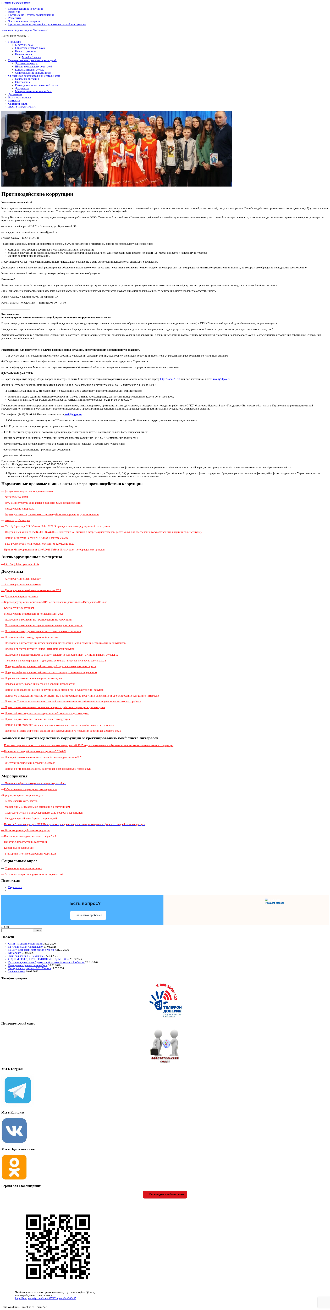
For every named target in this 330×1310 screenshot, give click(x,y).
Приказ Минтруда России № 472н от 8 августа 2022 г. (36, 537)
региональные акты (16, 496)
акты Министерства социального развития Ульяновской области (43, 502)
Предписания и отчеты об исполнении (31, 14)
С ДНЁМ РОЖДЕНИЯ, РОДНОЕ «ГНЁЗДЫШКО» (38, 959)
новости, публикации (17, 520)
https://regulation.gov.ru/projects (21, 564)
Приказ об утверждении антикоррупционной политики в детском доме (47, 713)
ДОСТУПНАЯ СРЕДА (22, 106)
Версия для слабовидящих (166, 1194)
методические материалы (20, 508)
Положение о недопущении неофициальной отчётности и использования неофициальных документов (65, 642)
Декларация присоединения (21, 596)
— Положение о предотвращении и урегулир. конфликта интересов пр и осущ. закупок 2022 (53, 660)
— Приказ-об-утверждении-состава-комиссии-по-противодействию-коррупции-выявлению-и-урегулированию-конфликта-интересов (80, 695)
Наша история (23, 54)
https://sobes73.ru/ (170, 379)
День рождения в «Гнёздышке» (26, 955)
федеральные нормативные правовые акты (29, 491)
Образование (22, 82)
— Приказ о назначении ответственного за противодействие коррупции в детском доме (53, 707)
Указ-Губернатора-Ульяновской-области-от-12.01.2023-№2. (39, 543)
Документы (22, 88)
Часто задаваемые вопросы (24, 21)
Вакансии (14, 11)
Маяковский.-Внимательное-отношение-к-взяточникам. (37, 806)
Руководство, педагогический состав (36, 85)
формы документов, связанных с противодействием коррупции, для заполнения (52, 514)
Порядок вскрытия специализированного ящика (33, 678)
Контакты (14, 100)
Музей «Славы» (31, 57)
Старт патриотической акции (25, 943)
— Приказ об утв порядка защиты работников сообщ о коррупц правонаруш (46, 768)
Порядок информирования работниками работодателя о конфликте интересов (50, 666)
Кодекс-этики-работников (19, 607)
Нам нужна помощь (19, 97)
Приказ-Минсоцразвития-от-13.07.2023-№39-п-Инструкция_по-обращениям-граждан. (54, 549)
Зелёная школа (16, 971)
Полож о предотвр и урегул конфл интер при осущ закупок (39, 648)
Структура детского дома (30, 47)
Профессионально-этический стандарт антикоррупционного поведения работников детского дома (63, 730)
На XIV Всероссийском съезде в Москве (32, 949)
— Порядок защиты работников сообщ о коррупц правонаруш (38, 683)
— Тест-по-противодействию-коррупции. (25, 830)
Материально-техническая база (33, 91)
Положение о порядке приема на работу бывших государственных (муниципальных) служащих (61, 654)
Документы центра (26, 63)
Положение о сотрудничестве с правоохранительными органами (43, 631)
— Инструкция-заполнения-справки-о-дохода (28, 762)
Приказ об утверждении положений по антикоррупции (37, 719)
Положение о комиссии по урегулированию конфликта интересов (43, 625)
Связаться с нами (18, 103)
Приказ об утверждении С (59, 724)
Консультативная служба (29, 69)
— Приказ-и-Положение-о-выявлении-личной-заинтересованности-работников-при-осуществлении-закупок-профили (71, 701)
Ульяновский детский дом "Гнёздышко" (24, 30)
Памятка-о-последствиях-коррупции (25, 841)
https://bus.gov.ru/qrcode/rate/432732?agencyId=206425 (45, 1298)
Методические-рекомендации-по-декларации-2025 (34, 613)
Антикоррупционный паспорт (23, 578)
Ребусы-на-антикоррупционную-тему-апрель (30, 789)
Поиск (5, 926)
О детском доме (24, 44)
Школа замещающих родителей (33, 66)
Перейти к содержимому (15, 2)
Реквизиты (14, 18)
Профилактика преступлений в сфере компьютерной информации (47, 24)
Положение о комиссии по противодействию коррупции (38, 619)
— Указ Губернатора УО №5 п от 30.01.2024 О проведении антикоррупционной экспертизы (55, 526)
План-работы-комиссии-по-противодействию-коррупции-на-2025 (43, 757)
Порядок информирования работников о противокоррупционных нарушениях (51, 672)
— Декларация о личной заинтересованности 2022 (31, 590)
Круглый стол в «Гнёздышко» (25, 946)
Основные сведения (27, 78)
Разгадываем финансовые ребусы (27, 965)
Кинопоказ (14, 952)
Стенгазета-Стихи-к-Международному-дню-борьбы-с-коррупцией (44, 812)
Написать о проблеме (88, 915)
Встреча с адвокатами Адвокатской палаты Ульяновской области (46, 962)
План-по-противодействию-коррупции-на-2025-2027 (35, 751)
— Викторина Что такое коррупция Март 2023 (28, 853)
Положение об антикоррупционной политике (32, 637)
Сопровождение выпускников (33, 72)
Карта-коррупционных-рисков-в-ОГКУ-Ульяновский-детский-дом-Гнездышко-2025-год (55, 602)
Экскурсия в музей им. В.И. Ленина (29, 968)
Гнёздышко (14, 41)
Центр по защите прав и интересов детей (32, 60)
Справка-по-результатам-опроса (23, 868)
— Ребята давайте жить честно (19, 800)
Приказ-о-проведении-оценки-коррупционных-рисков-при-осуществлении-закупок (54, 689)
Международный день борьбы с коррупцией (31, 818)
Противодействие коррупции (25, 8)
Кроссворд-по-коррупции (19, 847)
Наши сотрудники (25, 51)
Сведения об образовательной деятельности (34, 75)
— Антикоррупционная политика (21, 584)
